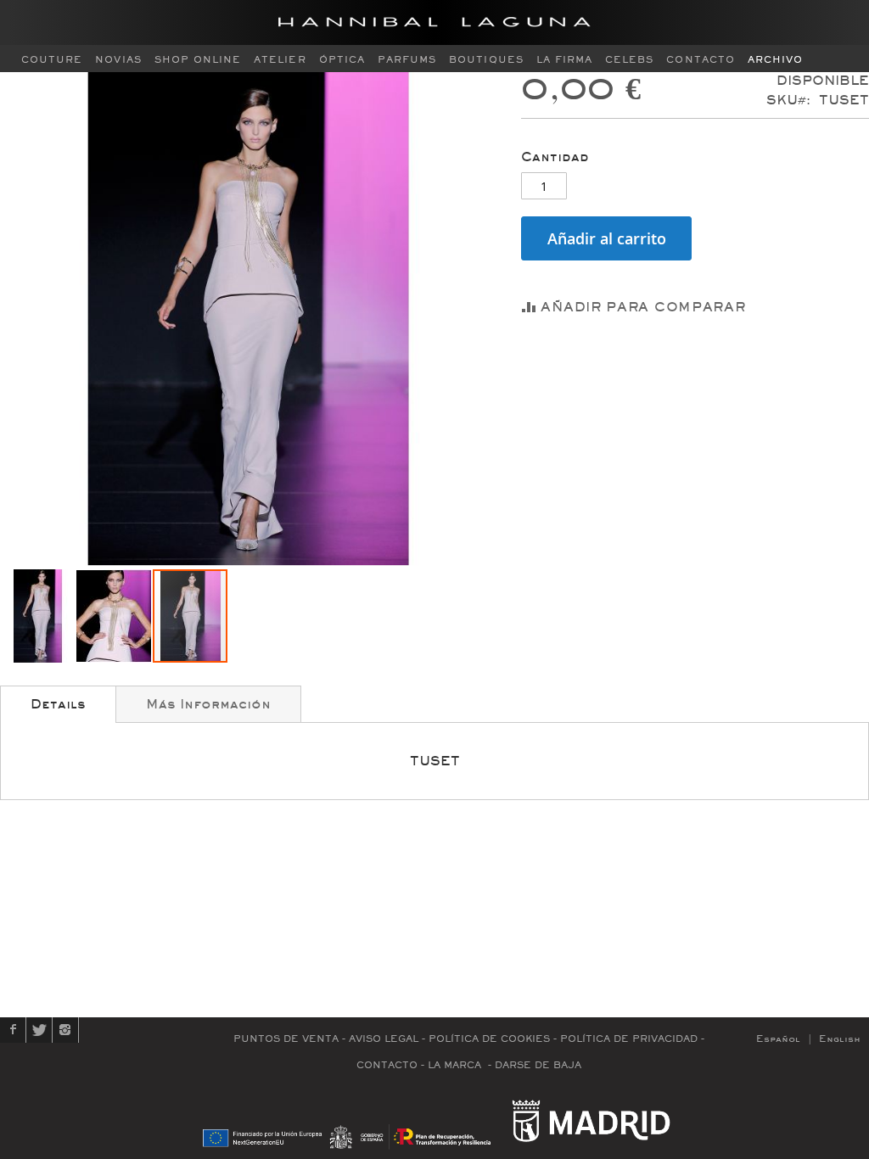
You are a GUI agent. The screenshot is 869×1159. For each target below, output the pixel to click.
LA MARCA (454, 1065)
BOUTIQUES (486, 59)
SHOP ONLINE (198, 59)
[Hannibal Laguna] (434, 22)
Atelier (280, 59)
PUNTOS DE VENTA (286, 1038)
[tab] (58, 704)
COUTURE (51, 59)
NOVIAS (118, 59)
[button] (38, 616)
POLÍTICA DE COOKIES (489, 1038)
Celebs (629, 59)
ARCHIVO (775, 59)
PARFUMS (407, 59)
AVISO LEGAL (383, 1038)
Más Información (208, 704)
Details (58, 704)
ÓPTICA (342, 59)
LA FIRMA (564, 59)
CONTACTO (700, 59)
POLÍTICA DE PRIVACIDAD (629, 1038)
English (840, 1038)
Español (778, 1038)
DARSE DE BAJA (538, 1065)
